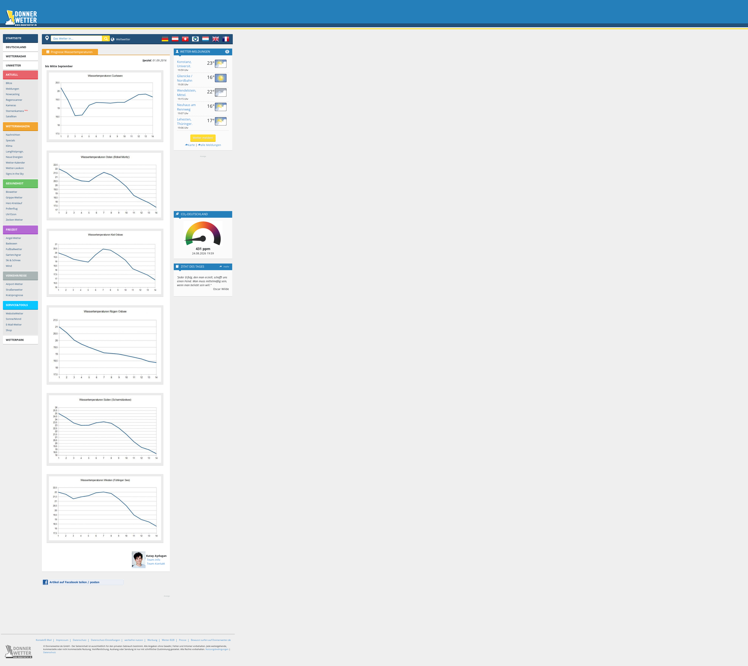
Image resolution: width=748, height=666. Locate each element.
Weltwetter (122, 39)
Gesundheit (14, 183)
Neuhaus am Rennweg (186, 107)
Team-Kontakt (156, 563)
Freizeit (11, 229)
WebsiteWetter (14, 313)
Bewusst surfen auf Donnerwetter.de (211, 640)
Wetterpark (15, 340)
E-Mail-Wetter (14, 324)
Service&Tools (17, 305)
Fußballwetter (14, 249)
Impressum (62, 640)
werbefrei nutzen (133, 640)
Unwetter (13, 65)
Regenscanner (14, 100)
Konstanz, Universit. (184, 64)
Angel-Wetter (13, 238)
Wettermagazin (18, 126)
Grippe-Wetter (14, 197)
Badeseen (11, 243)
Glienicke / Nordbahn (184, 78)
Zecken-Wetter (14, 219)
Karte (191, 145)
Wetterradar (16, 56)
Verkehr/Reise (16, 275)
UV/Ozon (11, 214)
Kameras (11, 105)
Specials (10, 140)
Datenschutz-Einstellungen (105, 640)
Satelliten (11, 116)
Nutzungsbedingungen (217, 649)
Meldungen (12, 88)
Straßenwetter (14, 289)
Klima (9, 146)
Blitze (9, 83)
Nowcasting (12, 94)
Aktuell (12, 74)
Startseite (13, 38)
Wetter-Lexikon (15, 168)
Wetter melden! (203, 138)
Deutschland (16, 47)
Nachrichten (13, 134)
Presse (182, 640)
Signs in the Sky (15, 173)
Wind (9, 266)
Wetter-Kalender (15, 162)
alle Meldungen (211, 145)
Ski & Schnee (13, 260)
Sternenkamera (17, 111)
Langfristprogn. (15, 151)
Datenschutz (79, 640)
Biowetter (11, 192)
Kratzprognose (14, 295)
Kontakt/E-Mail (44, 640)
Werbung (152, 640)
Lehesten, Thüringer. (184, 121)
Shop (9, 330)
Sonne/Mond (13, 319)
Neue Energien (14, 157)
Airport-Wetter (14, 284)
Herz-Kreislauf (14, 203)
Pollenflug (12, 208)
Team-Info (153, 560)
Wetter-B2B (168, 640)
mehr (226, 266)
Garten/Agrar (13, 254)
